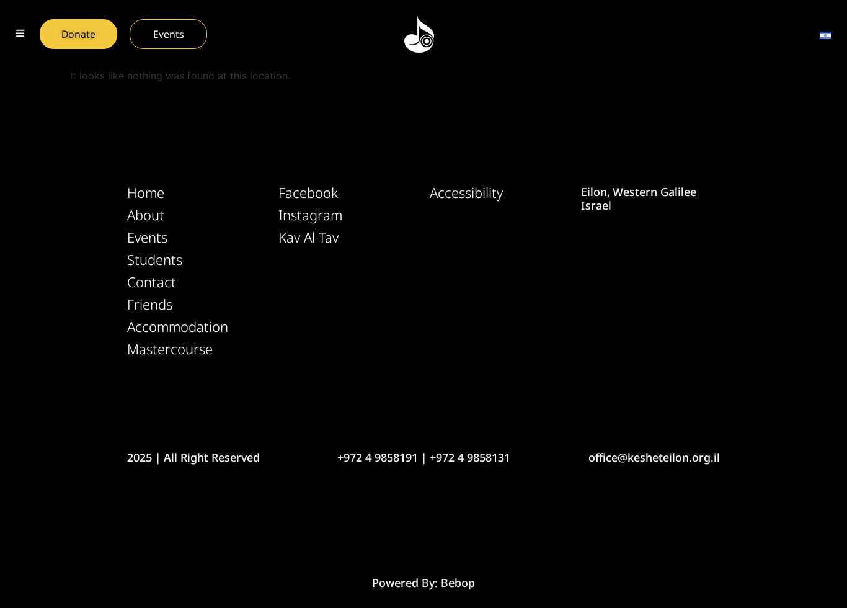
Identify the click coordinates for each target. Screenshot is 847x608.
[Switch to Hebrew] (825, 34)
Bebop (458, 582)
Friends (149, 305)
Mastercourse (170, 349)
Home (145, 193)
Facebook (308, 193)
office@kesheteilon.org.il (654, 457)
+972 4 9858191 (377, 457)
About (145, 215)
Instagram (310, 215)
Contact (151, 282)
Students (154, 260)
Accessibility (466, 193)
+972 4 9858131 (470, 457)
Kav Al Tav (308, 238)
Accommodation (177, 327)
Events (147, 238)
